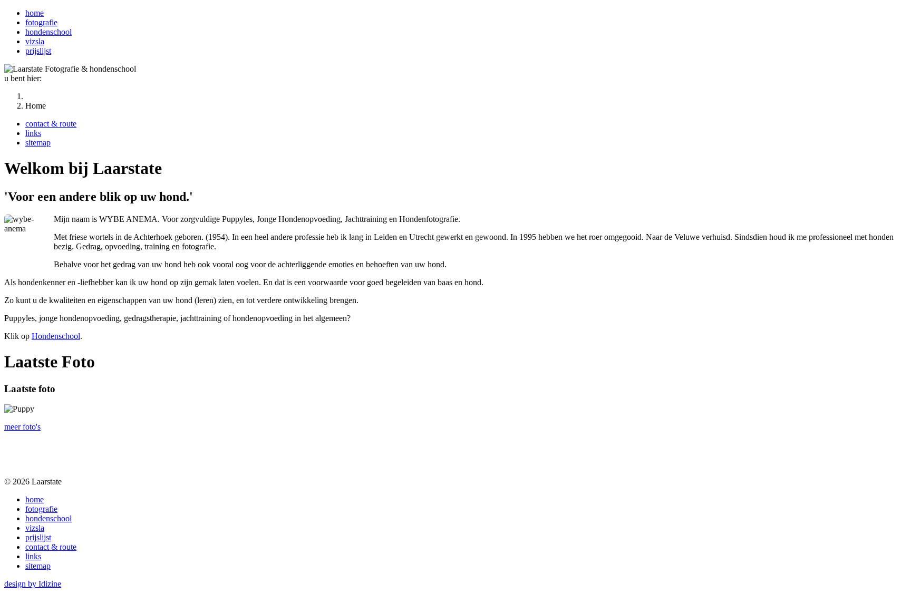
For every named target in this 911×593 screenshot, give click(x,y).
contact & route (50, 123)
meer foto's (22, 426)
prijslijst (38, 50)
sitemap (38, 142)
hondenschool (48, 31)
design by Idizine (32, 583)
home (34, 12)
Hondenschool (56, 336)
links (33, 133)
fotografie (41, 22)
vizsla (34, 41)
